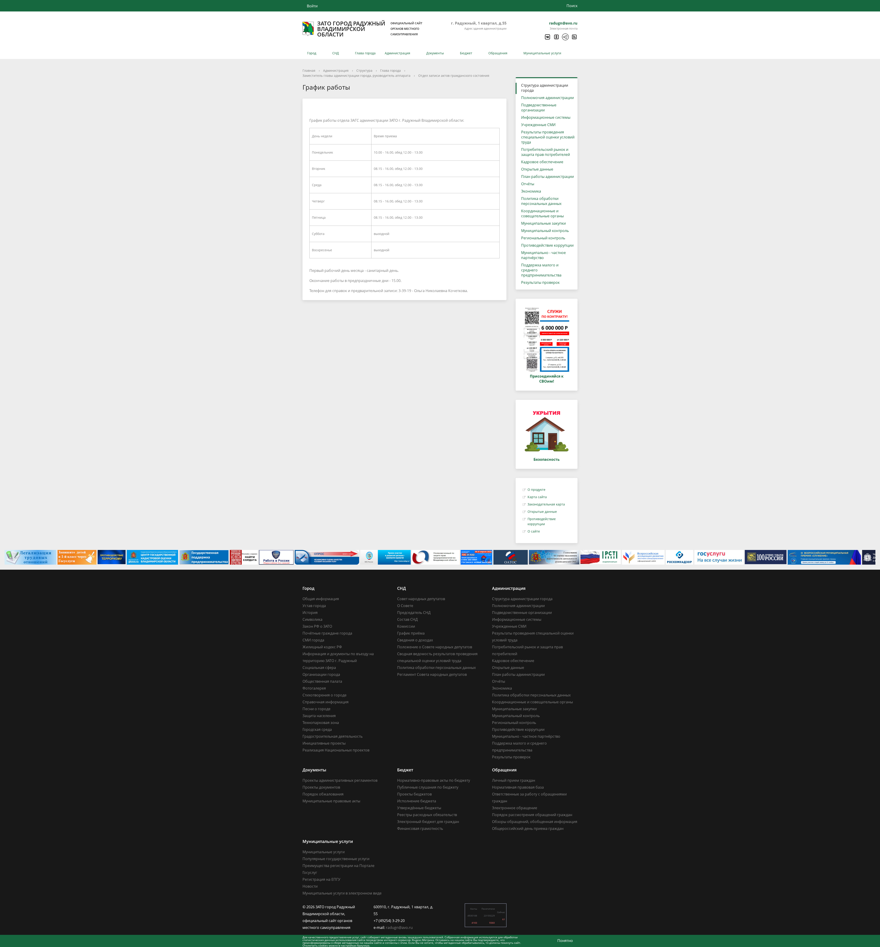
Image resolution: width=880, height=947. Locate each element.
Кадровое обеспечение (542, 161)
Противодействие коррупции (547, 245)
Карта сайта (537, 497)
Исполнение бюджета (416, 800)
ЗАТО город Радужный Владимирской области (369, 29)
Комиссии (406, 626)
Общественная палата (322, 681)
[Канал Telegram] (565, 37)
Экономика (531, 191)
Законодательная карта (546, 504)
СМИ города (313, 640)
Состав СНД (407, 619)
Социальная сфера (319, 667)
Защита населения (319, 715)
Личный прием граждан (513, 780)
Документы (435, 53)
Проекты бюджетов (414, 794)
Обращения (497, 53)
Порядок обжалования (323, 794)
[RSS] (574, 37)
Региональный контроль (543, 237)
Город (311, 53)
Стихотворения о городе (324, 695)
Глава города (365, 53)
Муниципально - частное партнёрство (543, 255)
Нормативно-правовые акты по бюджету (433, 780)
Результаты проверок (540, 282)
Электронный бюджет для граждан (428, 821)
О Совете (405, 605)
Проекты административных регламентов (339, 780)
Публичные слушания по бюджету (427, 787)
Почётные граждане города (327, 633)
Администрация (397, 53)
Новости (310, 886)
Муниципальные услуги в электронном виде (342, 893)
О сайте (534, 531)
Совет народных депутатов (421, 598)
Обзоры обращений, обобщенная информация (534, 821)
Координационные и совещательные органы (542, 213)
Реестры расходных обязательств (427, 814)
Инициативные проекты (324, 743)
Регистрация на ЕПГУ (321, 879)
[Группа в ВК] (547, 37)
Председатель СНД (414, 612)
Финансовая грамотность (420, 828)
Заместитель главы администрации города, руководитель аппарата (356, 75)
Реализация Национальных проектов (335, 750)
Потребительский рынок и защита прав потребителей (545, 152)
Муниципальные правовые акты (331, 800)
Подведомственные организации (538, 107)
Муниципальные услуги (542, 53)
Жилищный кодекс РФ (322, 646)
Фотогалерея (314, 688)
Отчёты (527, 183)
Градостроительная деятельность (332, 736)
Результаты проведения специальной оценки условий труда (548, 137)
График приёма (411, 633)
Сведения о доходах (415, 640)
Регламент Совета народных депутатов (432, 674)
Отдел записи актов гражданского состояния (453, 75)
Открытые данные (537, 169)
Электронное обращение (514, 807)
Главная (308, 70)
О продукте (536, 489)
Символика (312, 619)
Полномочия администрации (547, 97)
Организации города (321, 674)
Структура (364, 70)
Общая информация (320, 598)
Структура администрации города (544, 88)
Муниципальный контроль (545, 230)
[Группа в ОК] (556, 37)
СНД (335, 53)
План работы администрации (547, 176)
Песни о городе (316, 708)
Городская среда (317, 729)
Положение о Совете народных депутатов (434, 646)
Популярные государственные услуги (335, 858)
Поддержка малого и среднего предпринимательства (541, 270)
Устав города (314, 605)
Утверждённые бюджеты (419, 807)
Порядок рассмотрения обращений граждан (532, 814)
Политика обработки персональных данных (541, 201)
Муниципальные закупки (543, 223)
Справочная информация (325, 701)
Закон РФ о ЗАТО (317, 626)
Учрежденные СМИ (538, 124)
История (310, 612)
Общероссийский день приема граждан (528, 828)
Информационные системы (545, 117)
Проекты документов (321, 787)
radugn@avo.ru (563, 23)
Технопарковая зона (320, 722)
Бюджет (466, 53)
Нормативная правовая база (518, 787)
